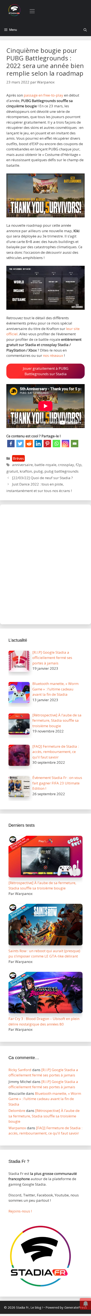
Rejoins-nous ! (20, 1211)
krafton (26, 471)
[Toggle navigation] (32, 11)
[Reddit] (29, 443)
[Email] (74, 443)
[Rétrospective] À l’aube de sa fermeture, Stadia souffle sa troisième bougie (44, 1116)
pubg (38, 471)
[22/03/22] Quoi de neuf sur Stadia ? (42, 477)
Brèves (18, 458)
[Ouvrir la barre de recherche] (85, 29)
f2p (78, 464)
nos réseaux (53, 355)
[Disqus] (45, 563)
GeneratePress (75, 1307)
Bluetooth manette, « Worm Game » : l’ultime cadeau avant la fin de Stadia (44, 1099)
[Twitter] (20, 443)
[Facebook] (11, 443)
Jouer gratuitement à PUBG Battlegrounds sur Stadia (45, 371)
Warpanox (17, 1127)
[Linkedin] (38, 443)
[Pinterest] (47, 443)
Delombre (16, 1110)
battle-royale (45, 464)
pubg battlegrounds (61, 471)
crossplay (66, 464)
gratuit (12, 471)
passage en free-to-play (43, 95)
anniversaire (22, 464)
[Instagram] (65, 443)
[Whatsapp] (56, 443)
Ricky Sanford (19, 1069)
